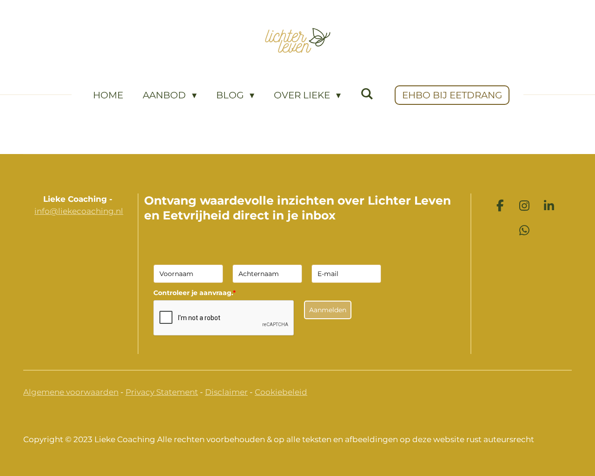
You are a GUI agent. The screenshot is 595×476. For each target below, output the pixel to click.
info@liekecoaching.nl (78, 211)
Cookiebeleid (281, 392)
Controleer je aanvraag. (194, 293)
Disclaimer (226, 392)
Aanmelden (327, 310)
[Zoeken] (367, 93)
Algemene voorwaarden (71, 392)
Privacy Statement (162, 392)
